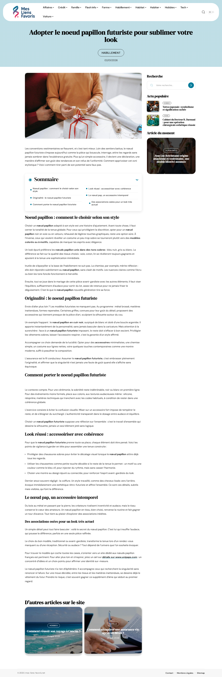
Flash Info (171, 150)
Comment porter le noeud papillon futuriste (54, 204)
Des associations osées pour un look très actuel (112, 203)
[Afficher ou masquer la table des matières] (98, 180)
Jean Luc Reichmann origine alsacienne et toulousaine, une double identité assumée (171, 159)
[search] (203, 12)
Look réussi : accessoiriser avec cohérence (109, 188)
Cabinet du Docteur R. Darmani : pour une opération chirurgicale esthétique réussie (179, 122)
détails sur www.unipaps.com (119, 557)
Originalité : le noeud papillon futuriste (52, 197)
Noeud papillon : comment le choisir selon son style (55, 190)
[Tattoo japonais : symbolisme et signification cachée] (153, 106)
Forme (166, 115)
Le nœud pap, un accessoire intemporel (108, 195)
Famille (113, 624)
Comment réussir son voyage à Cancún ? (53, 631)
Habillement (111, 53)
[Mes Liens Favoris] (23, 12)
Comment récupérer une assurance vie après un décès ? (113, 631)
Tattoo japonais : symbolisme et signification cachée (178, 108)
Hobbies (54, 625)
